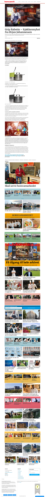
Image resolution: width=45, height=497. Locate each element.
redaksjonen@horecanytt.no (8, 472)
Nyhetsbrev (35, 1)
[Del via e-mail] (39, 38)
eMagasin (38, 1)
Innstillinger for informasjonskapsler (39, 496)
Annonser (29, 1)
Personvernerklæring (21, 477)
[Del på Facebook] (37, 38)
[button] (6, 194)
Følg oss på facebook (21, 478)
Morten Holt (6, 474)
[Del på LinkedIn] (38, 38)
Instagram (19, 155)
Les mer (20, 482)
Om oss (32, 1)
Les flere (22, 198)
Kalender (19, 474)
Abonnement (23, 1)
